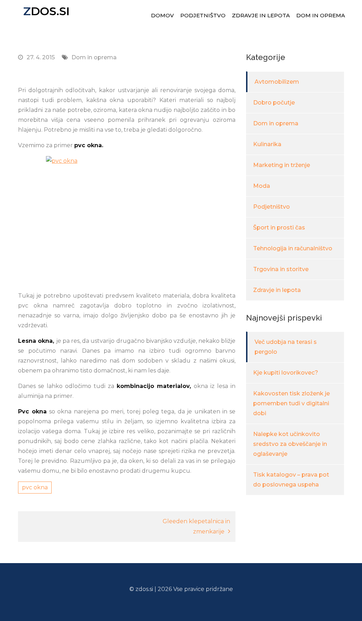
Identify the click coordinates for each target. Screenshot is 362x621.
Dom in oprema (320, 15)
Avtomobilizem (277, 81)
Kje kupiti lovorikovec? (285, 372)
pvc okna (35, 487)
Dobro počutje (274, 102)
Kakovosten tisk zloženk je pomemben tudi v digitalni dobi (291, 403)
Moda (261, 186)
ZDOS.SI (46, 11)
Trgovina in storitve (281, 269)
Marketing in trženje (281, 165)
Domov (162, 15)
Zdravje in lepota (261, 15)
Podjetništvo (203, 15)
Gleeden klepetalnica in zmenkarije (196, 526)
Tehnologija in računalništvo (292, 248)
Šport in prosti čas (279, 227)
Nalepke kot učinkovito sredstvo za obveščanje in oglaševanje (290, 444)
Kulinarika (267, 144)
